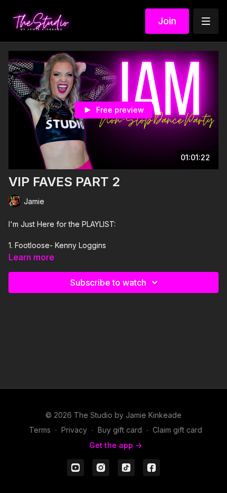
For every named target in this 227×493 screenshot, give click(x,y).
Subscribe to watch (108, 282)
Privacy (74, 429)
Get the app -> (115, 445)
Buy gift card (120, 429)
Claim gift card (177, 429)
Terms (40, 429)
